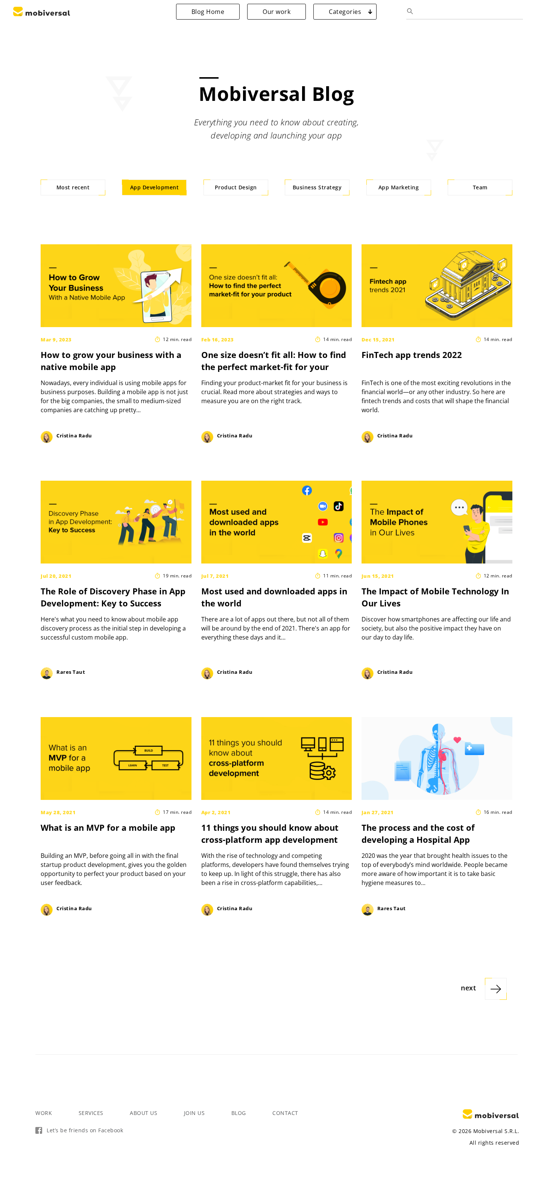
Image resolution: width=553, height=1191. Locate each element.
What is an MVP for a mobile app (108, 827)
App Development (154, 187)
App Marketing (398, 187)
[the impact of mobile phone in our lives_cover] (438, 522)
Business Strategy (317, 187)
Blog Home (208, 12)
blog (238, 1112)
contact (285, 1112)
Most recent (73, 187)
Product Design (236, 187)
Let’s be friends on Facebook (85, 1130)
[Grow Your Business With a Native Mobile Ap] (117, 285)
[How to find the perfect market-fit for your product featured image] (278, 285)
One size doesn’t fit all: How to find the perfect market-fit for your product (273, 366)
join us (194, 1112)
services (91, 1112)
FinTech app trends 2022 (412, 354)
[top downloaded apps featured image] (278, 522)
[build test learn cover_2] (117, 758)
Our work (276, 12)
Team (480, 187)
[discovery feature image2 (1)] (117, 522)
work (43, 1112)
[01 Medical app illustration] (438, 758)
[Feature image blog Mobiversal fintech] (438, 285)
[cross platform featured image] (278, 758)
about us (143, 1112)
